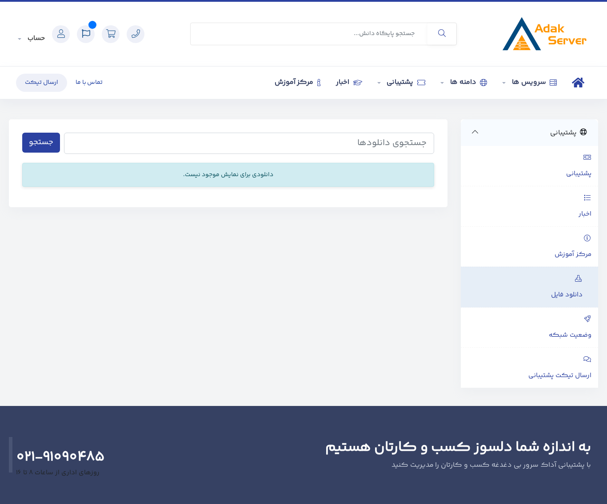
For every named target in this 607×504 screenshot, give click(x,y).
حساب (35, 38)
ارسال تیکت (41, 82)
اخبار (343, 82)
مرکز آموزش (295, 82)
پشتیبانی (400, 82)
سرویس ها (528, 82)
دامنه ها (463, 82)
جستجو (41, 142)
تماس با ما (89, 82)
